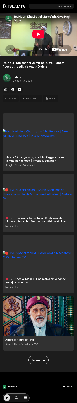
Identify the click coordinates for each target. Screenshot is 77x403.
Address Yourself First (19, 339)
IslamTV (12, 386)
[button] (6, 90)
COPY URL (10, 98)
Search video (65, 6)
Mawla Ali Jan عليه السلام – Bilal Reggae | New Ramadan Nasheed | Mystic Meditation (34, 159)
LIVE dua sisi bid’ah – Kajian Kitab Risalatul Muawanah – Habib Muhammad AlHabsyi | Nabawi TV (38, 221)
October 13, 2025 (22, 81)
